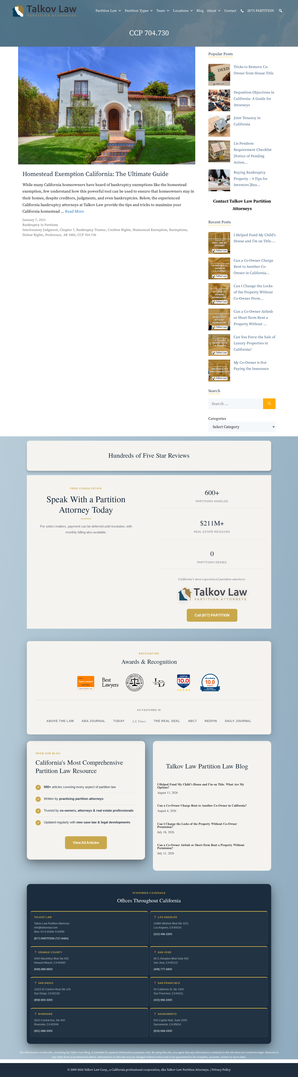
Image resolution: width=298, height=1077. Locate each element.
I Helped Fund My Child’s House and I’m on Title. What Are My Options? (200, 786)
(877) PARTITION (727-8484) (51, 938)
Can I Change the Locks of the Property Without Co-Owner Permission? (197, 825)
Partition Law (106, 11)
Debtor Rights (32, 235)
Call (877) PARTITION (212, 615)
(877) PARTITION (260, 11)
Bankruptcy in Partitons (40, 225)
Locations (180, 11)
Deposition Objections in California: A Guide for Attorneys (254, 99)
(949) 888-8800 (43, 969)
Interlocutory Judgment (40, 230)
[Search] (269, 403)
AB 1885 (69, 235)
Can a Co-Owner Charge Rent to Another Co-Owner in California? (202, 805)
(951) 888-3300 (43, 1031)
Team (160, 11)
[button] (280, 10)
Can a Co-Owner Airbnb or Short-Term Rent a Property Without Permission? (200, 846)
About (211, 11)
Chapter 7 (67, 230)
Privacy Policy (221, 1070)
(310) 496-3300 (163, 934)
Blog (200, 11)
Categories (217, 418)
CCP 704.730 (86, 235)
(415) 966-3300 (163, 1000)
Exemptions (178, 230)
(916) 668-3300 (163, 1031)
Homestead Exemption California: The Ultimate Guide (95, 174)
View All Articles (86, 843)
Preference (53, 235)
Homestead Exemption (150, 230)
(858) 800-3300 (43, 1000)
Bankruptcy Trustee (91, 230)
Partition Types (136, 11)
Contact (230, 11)
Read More (74, 211)
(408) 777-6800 (163, 969)
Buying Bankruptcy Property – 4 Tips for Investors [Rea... (250, 179)
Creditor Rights (119, 230)
